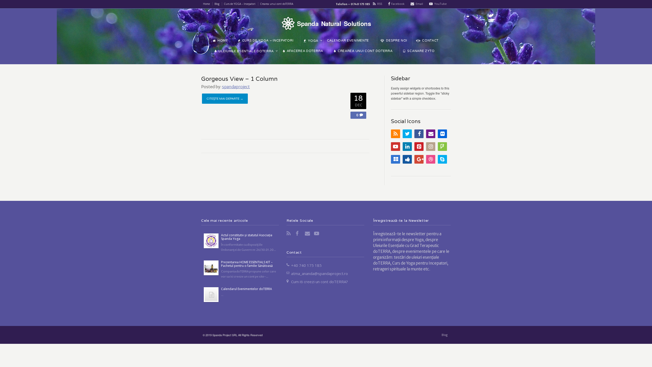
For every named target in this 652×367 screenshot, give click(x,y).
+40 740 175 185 (306, 265)
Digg (407, 159)
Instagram (430, 146)
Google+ (419, 159)
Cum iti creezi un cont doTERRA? (319, 281)
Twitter (407, 133)
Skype (442, 159)
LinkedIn (407, 146)
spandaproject (236, 86)
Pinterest (419, 146)
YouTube (440, 4)
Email (419, 4)
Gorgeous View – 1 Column (239, 79)
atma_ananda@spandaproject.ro (319, 273)
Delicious (395, 159)
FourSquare (442, 146)
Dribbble (430, 159)
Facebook (397, 4)
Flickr (442, 133)
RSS (379, 4)
